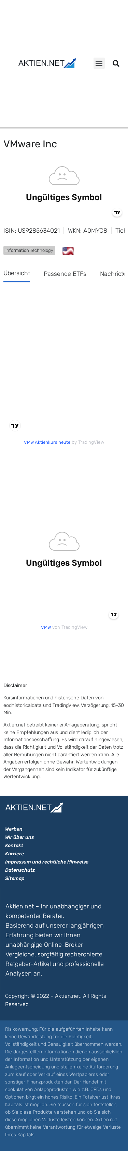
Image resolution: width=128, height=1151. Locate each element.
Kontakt (14, 845)
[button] (99, 63)
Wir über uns (19, 837)
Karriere (14, 854)
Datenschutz (20, 870)
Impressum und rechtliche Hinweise (46, 862)
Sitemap (15, 878)
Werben (14, 829)
